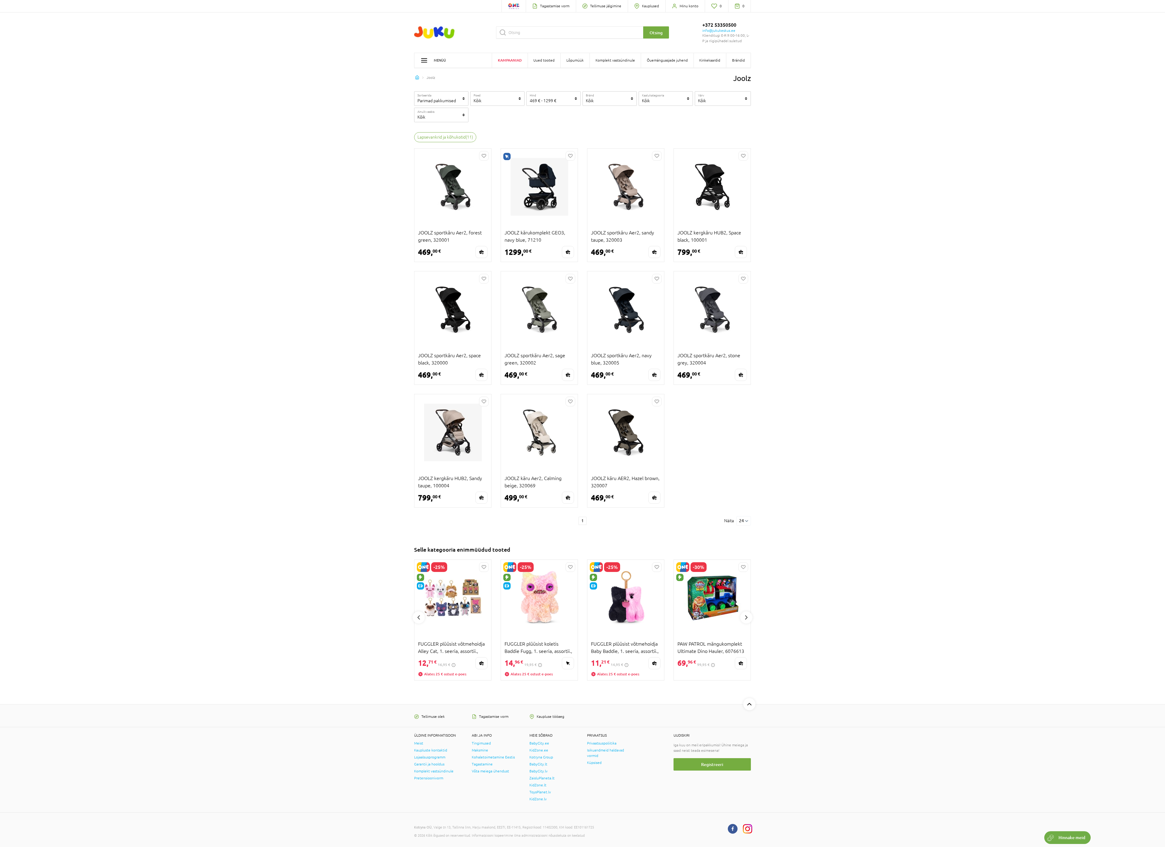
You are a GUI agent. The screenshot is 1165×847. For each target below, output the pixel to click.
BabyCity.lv (538, 771)
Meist (418, 743)
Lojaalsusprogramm (429, 757)
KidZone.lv (538, 799)
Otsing (656, 32)
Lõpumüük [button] (575, 60)
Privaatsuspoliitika (601, 743)
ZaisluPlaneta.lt (542, 778)
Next (746, 617)
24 (741, 520)
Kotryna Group (541, 757)
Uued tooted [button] (544, 60)
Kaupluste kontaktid (430, 750)
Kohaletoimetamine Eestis (493, 757)
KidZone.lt (537, 785)
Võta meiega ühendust (490, 771)
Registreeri (712, 764)
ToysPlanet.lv (540, 792)
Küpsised (594, 763)
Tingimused (481, 743)
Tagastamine (482, 764)
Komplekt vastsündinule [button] (615, 60)
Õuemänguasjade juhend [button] (667, 60)
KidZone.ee (538, 750)
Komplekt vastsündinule (434, 771)
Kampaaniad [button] (510, 60)
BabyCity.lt (538, 764)
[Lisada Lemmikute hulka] (483, 155)
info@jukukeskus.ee (718, 31)
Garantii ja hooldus (429, 764)
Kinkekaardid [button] (709, 60)
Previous (419, 617)
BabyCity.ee (539, 743)
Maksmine (480, 750)
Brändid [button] (738, 60)
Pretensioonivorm (428, 778)
